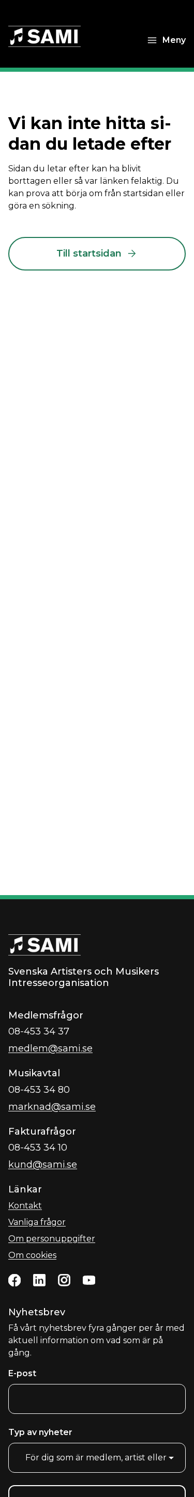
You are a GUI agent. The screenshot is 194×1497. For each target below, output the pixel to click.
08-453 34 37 (38, 1031)
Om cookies (32, 1255)
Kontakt (25, 1206)
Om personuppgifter (51, 1239)
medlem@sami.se (50, 1048)
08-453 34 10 (37, 1147)
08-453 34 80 (39, 1089)
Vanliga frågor (37, 1222)
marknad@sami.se (52, 1106)
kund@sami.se (42, 1164)
